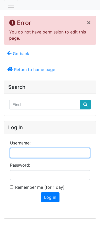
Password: (20, 165)
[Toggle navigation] (11, 5)
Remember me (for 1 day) (40, 187)
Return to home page (34, 69)
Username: (20, 142)
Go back (20, 53)
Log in (50, 197)
